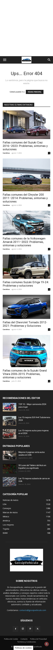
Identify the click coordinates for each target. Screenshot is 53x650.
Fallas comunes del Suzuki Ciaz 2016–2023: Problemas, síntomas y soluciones (25, 146)
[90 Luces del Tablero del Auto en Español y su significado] (9, 469)
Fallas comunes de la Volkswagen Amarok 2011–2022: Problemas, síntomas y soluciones (24, 242)
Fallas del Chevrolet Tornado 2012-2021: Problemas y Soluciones (25, 324)
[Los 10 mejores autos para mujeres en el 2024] (9, 434)
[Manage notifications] (46, 644)
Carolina (6, 153)
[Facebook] (15, 629)
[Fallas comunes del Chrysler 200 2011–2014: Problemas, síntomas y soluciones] (26, 174)
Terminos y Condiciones (26, 642)
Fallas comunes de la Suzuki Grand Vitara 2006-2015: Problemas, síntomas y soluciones (25, 374)
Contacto (24, 639)
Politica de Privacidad (38, 639)
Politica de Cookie (11, 639)
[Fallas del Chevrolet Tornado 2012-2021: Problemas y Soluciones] (26, 307)
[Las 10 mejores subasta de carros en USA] (9, 481)
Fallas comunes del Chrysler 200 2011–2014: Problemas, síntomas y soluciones (25, 198)
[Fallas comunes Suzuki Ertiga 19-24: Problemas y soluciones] (26, 267)
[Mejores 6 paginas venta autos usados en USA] (9, 455)
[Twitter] (37, 629)
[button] (4, 60)
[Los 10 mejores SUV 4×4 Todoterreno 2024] (9, 421)
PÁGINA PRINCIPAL (34, 92)
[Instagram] (23, 629)
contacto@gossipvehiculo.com (32, 610)
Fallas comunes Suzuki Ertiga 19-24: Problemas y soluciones (26, 284)
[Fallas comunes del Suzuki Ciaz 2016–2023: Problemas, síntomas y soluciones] (26, 124)
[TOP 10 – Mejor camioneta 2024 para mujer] (9, 407)
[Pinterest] (30, 629)
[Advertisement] (26, 28)
